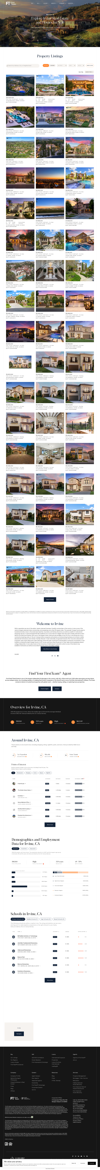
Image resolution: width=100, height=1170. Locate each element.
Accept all (92, 1163)
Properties (55, 1060)
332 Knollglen (22, 817)
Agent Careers (36, 1076)
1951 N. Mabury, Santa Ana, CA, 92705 (27, 944)
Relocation (76, 1080)
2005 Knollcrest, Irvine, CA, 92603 (27, 951)
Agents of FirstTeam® (79, 1057)
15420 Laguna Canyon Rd (25, 804)
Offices (13, 1091)
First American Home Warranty (77, 1091)
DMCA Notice (9, 1139)
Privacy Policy (77, 1120)
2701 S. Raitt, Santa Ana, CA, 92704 (27, 937)
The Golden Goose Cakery (24, 790)
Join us (75, 1060)
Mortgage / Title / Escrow (80, 1078)
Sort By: (81, 72)
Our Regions (14, 1060)
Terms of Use (77, 1117)
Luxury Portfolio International (56, 1063)
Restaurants (20, 772)
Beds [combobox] (70, 65)
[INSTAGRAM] (75, 1156)
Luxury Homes (15, 1062)
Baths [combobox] (79, 65)
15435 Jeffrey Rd (23, 810)
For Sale (46, 65)
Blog (12, 1088)
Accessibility (76, 1115)
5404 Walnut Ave (23, 797)
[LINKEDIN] (78, 1156)
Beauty (42, 772)
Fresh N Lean (21, 783)
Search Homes (50, 599)
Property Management (79, 1076)
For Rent (52, 65)
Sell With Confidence (38, 1057)
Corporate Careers (37, 1087)
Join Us (34, 1089)
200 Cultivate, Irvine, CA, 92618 (26, 958)
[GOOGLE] (87, 1156)
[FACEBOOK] (72, 1156)
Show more (50, 824)
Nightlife (49, 772)
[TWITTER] (84, 1156)
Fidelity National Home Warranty (77, 1083)
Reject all (74, 1163)
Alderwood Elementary (24, 950)
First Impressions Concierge (40, 1062)
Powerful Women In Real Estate (18, 1083)
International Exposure (58, 1057)
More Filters (90, 65)
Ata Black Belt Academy (24, 808)
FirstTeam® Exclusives (17, 1064)
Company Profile (15, 1076)
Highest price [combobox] (88, 72)
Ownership (35, 1083)
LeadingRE (55, 1066)
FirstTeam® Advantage (38, 1085)
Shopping (29, 772)
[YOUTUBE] (81, 1156)
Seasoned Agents (37, 1080)
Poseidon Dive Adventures (24, 815)
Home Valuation (36, 1060)
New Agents (35, 1078)
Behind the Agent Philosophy (16, 1079)
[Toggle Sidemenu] (97, 3)
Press (12, 1086)
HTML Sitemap (56, 1080)
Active (36, 772)
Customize (82, 1163)
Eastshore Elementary (24, 971)
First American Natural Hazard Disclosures (79, 1087)
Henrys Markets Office (23, 802)
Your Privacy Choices (50, 1168)
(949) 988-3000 (82, 1100)
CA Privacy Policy (78, 1119)
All (14, 772)
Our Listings (14, 1057)
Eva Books (20, 795)
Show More (50, 980)
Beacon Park (21, 957)
